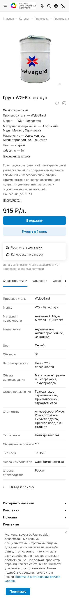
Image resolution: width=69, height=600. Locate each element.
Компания (11, 510)
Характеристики (15, 281)
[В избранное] (57, 103)
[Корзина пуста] (63, 6)
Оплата (58, 281)
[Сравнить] (64, 103)
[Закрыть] (65, 532)
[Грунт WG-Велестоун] (34, 59)
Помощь (10, 517)
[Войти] (56, 6)
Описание (40, 281)
